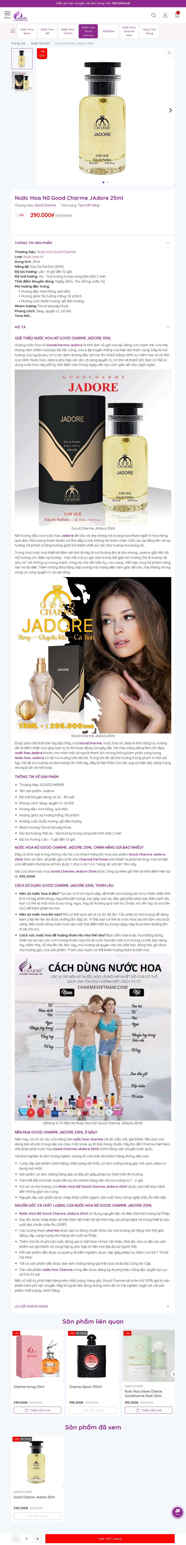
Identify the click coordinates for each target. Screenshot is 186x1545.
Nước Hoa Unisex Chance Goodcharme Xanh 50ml (143, 1393)
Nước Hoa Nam (27, 31)
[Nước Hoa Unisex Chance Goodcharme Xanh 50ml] (148, 1356)
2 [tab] (107, 182)
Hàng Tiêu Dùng (149, 31)
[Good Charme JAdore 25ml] (37, 1462)
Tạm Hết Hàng (110, 1539)
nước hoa (87, 864)
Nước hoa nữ (34, 256)
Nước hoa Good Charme (56, 252)
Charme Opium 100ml (85, 1387)
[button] (171, 110)
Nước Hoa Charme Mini (129, 31)
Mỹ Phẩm (109, 31)
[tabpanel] (105, 117)
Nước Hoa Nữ (47, 31)
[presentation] (14, 3)
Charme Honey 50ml (29, 1387)
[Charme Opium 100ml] (93, 1356)
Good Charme (45, 205)
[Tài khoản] (165, 15)
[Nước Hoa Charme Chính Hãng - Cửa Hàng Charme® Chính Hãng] (13, 31)
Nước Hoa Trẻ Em (67, 31)
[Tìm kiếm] (153, 15)
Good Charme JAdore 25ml (34, 1497)
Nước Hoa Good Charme (88, 31)
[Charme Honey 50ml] (37, 1356)
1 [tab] (103, 182)
